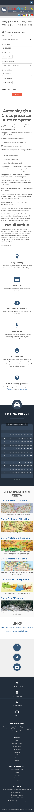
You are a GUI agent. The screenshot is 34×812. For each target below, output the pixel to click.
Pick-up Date (7, 44)
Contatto (17, 752)
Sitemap (17, 760)
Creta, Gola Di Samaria (12, 598)
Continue (17, 94)
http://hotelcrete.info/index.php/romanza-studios (17, 627)
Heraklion (17, 778)
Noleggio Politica (17, 743)
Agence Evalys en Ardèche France (17, 631)
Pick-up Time (7, 53)
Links (17, 758)
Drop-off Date (7, 70)
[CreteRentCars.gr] (17, 9)
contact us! (23, 389)
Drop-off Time (7, 78)
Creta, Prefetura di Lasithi (14, 500)
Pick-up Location (8, 36)
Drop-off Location (8, 61)
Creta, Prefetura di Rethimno (15, 538)
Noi (17, 740)
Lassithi (17, 781)
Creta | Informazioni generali (15, 579)
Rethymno (17, 775)
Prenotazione (17, 749)
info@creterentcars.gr (20, 801)
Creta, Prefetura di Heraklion (15, 519)
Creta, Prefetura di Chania (14, 558)
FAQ (17, 755)
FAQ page (10, 389)
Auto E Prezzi (17, 746)
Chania (17, 772)
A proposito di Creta (17, 769)
